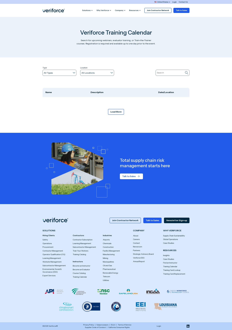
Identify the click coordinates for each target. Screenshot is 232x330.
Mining (105, 258)
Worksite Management (52, 262)
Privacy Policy (88, 325)
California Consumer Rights (119, 327)
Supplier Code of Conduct (95, 327)
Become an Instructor (81, 266)
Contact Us (183, 2)
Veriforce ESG (138, 258)
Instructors (78, 261)
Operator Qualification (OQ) (54, 254)
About (135, 236)
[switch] (162, 2)
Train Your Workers (80, 251)
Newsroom (137, 247)
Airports (106, 240)
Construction (108, 247)
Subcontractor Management (54, 265)
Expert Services (49, 275)
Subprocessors (102, 325)
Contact (136, 243)
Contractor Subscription (82, 240)
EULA (113, 325)
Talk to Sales (181, 10)
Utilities (106, 280)
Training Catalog (79, 254)
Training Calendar (80, 277)
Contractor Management (53, 251)
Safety (45, 240)
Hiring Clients (49, 235)
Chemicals (107, 243)
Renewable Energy (110, 273)
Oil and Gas (107, 265)
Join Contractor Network (158, 10)
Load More (116, 111)
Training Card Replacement (174, 274)
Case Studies (168, 243)
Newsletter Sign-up (176, 220)
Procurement (48, 247)
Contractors (78, 235)
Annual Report (139, 261)
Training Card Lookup (171, 270)
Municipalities (108, 262)
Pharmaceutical (109, 269)
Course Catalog (79, 273)
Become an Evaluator (81, 269)
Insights (166, 255)
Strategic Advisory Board (143, 254)
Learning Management (52, 258)
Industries (107, 235)
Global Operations (170, 239)
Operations (47, 243)
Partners (136, 250)
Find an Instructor (170, 263)
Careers (136, 239)
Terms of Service (124, 325)
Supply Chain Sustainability (174, 236)
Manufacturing (109, 254)
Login (174, 2)
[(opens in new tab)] (188, 326)
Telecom (106, 276)
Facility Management (111, 251)
